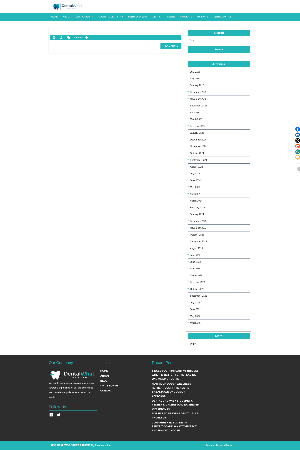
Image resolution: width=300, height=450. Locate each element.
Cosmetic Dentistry (110, 16)
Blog (104, 380)
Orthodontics (222, 16)
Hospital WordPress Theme (71, 445)
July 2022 (195, 302)
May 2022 (195, 316)
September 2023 (198, 241)
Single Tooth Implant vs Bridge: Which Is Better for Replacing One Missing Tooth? (175, 374)
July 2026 (195, 71)
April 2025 (195, 112)
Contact (106, 390)
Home (54, 16)
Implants (202, 16)
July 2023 (195, 255)
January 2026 (197, 85)
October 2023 (197, 234)
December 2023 (198, 221)
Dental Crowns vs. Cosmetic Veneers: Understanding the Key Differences (176, 404)
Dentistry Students (179, 16)
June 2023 (195, 262)
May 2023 (195, 268)
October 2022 (197, 289)
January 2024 (197, 214)
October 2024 (197, 153)
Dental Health (84, 16)
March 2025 (196, 119)
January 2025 (197, 132)
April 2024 (195, 194)
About (66, 16)
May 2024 (195, 187)
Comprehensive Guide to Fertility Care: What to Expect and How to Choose (174, 426)
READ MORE (172, 46)
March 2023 (196, 275)
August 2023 (196, 248)
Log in (193, 343)
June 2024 (195, 180)
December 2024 (198, 139)
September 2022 (198, 295)
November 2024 (198, 146)
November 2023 (198, 227)
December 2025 (198, 92)
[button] (297, 129)
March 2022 (196, 323)
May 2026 (195, 78)
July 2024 (195, 173)
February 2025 (197, 126)
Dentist (157, 16)
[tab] (219, 40)
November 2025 (198, 99)
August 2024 (196, 166)
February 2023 (197, 282)
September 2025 (198, 105)
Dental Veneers (137, 16)
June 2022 (195, 309)
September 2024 (198, 160)
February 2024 (197, 207)
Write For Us (109, 385)
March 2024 (196, 200)
